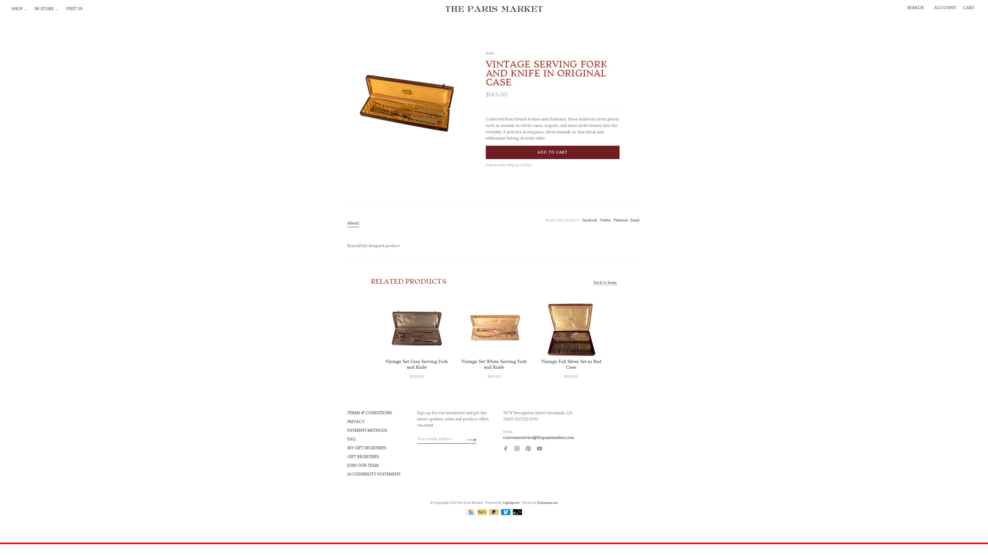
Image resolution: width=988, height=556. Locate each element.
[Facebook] (505, 449)
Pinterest (621, 220)
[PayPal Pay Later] (494, 513)
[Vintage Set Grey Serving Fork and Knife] (417, 328)
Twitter (605, 220)
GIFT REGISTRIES (363, 456)
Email (634, 220)
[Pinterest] (528, 449)
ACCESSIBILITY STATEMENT (374, 474)
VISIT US (74, 8)
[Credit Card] (471, 513)
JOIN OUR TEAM (363, 465)
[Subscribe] (470, 439)
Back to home (605, 283)
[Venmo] (506, 513)
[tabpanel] (406, 101)
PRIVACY (356, 421)
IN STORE (44, 8)
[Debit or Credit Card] (517, 513)
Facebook (589, 220)
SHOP (17, 8)
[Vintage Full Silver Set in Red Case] (571, 328)
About (353, 223)
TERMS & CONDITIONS (369, 413)
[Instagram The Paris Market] (516, 449)
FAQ (351, 439)
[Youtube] (539, 449)
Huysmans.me (547, 503)
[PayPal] (483, 513)
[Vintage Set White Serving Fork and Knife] (494, 328)
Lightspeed (511, 503)
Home (490, 53)
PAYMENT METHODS (367, 430)
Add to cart (552, 152)
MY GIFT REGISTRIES (366, 448)
